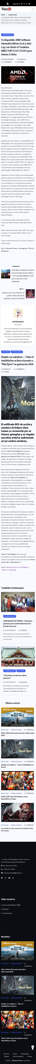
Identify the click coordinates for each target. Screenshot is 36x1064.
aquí (21, 197)
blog (8, 236)
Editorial (5, 909)
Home (3, 15)
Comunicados (12, 15)
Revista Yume (12, 248)
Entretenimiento (18, 1056)
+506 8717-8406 (9, 869)
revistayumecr (10, 630)
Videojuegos (25, 1054)
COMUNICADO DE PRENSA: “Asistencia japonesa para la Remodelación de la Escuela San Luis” (17, 623)
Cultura (29, 1056)
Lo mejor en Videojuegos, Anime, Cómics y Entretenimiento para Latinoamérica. (15, 860)
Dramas (6, 1056)
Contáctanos (7, 913)
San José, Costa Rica (10, 866)
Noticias (6, 1054)
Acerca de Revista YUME (11, 905)
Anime (15, 1054)
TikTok (30, 248)
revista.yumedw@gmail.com (12, 873)
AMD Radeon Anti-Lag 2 (9, 144)
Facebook (5, 251)
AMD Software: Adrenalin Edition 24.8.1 (14, 91)
